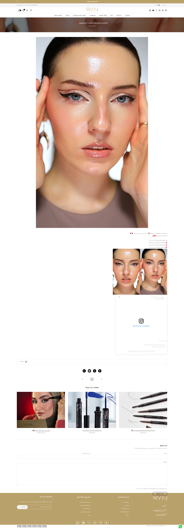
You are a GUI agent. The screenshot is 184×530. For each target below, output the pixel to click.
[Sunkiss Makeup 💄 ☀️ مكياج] (101, 379)
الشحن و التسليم (86, 512)
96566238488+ (32, 5)
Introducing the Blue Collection (92, 431)
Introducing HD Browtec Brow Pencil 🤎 (143, 431)
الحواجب (127, 15)
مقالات (127, 515)
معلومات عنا (125, 502)
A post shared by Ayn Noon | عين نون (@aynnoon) (141, 351)
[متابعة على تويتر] (163, 10)
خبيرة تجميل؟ (125, 508)
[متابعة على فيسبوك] (166, 10)
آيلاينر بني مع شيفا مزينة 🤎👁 (41, 431)
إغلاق (166, 1)
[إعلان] (92, 2)
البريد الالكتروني (86, 453)
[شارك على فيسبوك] (99, 370)
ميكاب (67, 15)
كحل (111, 15)
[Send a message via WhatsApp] (180, 526)
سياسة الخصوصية (85, 502)
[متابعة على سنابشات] (156, 10)
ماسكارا (118, 15)
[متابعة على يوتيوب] (153, 10)
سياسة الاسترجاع (86, 505)
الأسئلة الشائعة (124, 512)
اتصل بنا (126, 505)
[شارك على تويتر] (94, 370)
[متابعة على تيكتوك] (150, 10)
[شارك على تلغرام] (89, 370)
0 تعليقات (21, 361)
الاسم (165, 453)
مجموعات (92, 15)
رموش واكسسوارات (79, 15)
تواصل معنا (58, 15)
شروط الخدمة (87, 508)
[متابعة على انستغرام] (159, 10)
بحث (89, 515)
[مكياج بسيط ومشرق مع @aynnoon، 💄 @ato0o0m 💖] (82, 379)
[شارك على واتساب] (84, 370)
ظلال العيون (103, 15)
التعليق (165, 462)
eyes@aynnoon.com (21, 5)
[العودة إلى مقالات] (92, 379)
